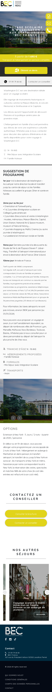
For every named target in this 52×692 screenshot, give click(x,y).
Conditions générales (16, 679)
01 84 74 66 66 (13, 653)
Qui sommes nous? (14, 675)
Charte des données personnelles (22, 684)
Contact (9, 688)
